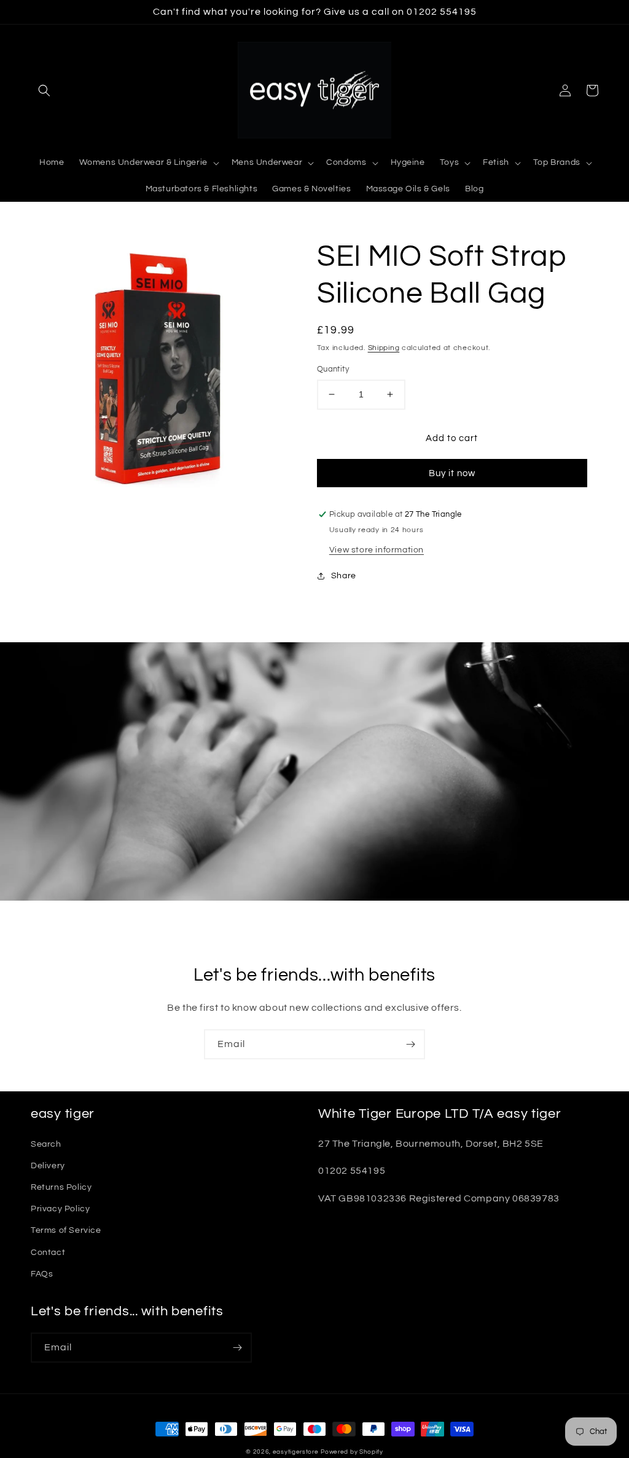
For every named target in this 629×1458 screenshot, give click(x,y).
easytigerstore (296, 1452)
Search (46, 1144)
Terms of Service (66, 1230)
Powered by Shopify (352, 1452)
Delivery (48, 1165)
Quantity (333, 369)
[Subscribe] (410, 1044)
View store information (376, 550)
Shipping (384, 348)
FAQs (42, 1274)
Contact (48, 1252)
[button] (44, 90)
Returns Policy (61, 1187)
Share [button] (343, 576)
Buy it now (452, 473)
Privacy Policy (60, 1209)
